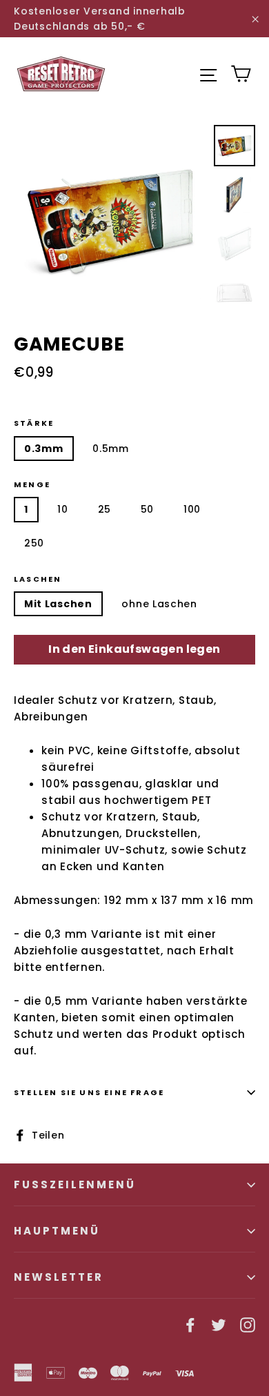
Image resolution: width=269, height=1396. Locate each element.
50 (147, 509)
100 (192, 509)
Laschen (37, 579)
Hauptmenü (57, 1230)
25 (104, 509)
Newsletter (58, 1277)
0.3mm (43, 448)
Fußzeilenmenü (75, 1184)
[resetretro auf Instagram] (247, 1324)
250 (34, 543)
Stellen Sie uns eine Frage (89, 1092)
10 (62, 509)
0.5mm (110, 448)
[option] (110, 221)
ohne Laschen (159, 604)
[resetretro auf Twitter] (218, 1324)
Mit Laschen (58, 604)
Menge (32, 485)
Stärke (34, 423)
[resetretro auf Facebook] (190, 1324)
